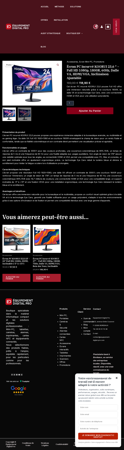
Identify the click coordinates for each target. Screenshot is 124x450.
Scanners (64, 359)
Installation (61, 20)
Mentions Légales (45, 444)
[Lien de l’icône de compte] (102, 27)
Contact (87, 334)
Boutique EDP (73, 33)
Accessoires (72, 62)
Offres (44, 20)
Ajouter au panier (90, 110)
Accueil (45, 6)
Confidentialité (62, 444)
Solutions (75, 6)
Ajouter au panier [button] (12, 278)
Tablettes (64, 352)
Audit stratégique (50, 33)
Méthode (59, 6)
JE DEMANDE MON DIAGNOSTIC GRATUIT (98, 436)
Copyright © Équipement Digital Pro (11, 444)
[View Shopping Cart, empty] (107, 26)
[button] (81, 33)
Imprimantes (65, 356)
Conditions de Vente (28, 444)
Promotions (99, 62)
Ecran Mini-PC (85, 62)
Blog (43, 47)
